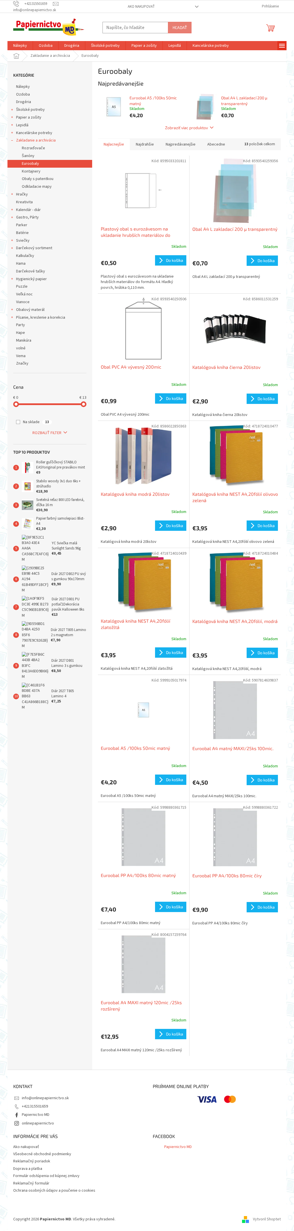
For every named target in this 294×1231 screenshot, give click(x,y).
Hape (20, 333)
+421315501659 (35, 1106)
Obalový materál (30, 310)
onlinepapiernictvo (38, 1123)
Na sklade (36, 422)
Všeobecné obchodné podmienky (42, 1154)
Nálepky (23, 87)
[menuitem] (20, 45)
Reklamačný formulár (31, 1183)
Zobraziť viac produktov (186, 127)
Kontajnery (31, 171)
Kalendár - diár (28, 210)
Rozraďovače (33, 148)
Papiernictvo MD (35, 1115)
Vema (21, 356)
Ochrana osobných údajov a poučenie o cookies (54, 1190)
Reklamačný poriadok (31, 1161)
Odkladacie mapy (37, 186)
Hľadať (180, 27)
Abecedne (216, 144)
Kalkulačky (25, 256)
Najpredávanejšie (181, 144)
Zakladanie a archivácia (36, 140)
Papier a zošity (28, 117)
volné (21, 348)
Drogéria (23, 102)
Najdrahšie (145, 144)
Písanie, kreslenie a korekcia (40, 317)
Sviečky (23, 240)
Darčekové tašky (30, 271)
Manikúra (23, 340)
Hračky (22, 194)
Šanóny (28, 156)
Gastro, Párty (27, 217)
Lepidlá (22, 125)
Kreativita (24, 202)
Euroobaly (30, 164)
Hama (21, 263)
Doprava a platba (27, 1169)
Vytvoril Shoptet (267, 1219)
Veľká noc (24, 294)
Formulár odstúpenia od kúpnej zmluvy (46, 1176)
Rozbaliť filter (46, 433)
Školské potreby (30, 110)
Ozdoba (23, 94)
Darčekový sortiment (34, 248)
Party (20, 325)
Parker (21, 225)
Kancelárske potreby (34, 133)
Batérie (22, 233)
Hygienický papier (31, 279)
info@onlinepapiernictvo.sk (45, 1098)
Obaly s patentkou (37, 179)
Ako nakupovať (141, 6)
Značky (22, 363)
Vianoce (23, 302)
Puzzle (22, 286)
